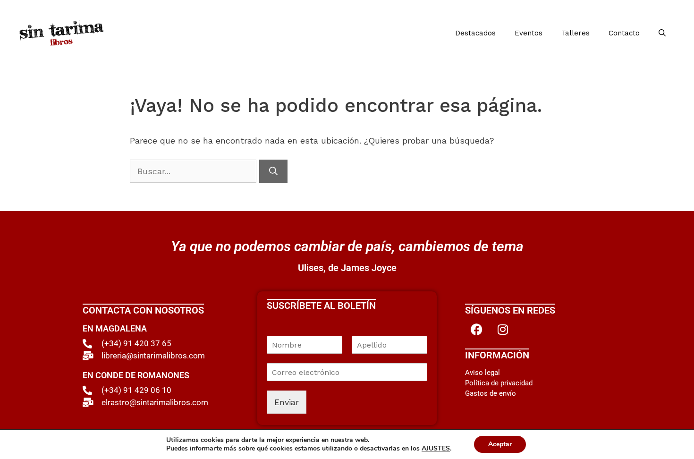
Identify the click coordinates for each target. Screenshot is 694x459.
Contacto (624, 33)
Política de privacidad (499, 383)
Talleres (575, 33)
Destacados (475, 33)
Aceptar (500, 444)
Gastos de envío (490, 393)
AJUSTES (436, 448)
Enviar (286, 402)
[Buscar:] (194, 171)
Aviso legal (482, 372)
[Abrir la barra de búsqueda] (662, 33)
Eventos (528, 33)
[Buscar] (273, 171)
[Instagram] (503, 329)
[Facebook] (477, 329)
